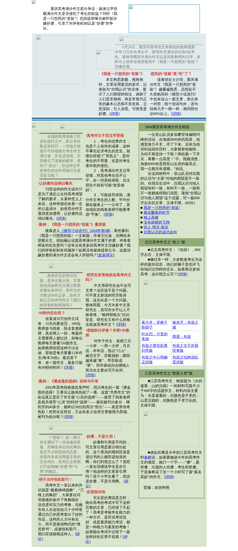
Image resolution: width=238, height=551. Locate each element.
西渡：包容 (181, 337)
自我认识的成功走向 (160, 232)
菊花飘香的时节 (157, 213)
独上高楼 (151, 217)
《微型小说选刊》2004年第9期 (85, 231)
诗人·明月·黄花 (156, 227)
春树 (148, 457)
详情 (114, 114)
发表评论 (105, 255)
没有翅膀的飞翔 (157, 222)
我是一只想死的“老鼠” (162, 208)
